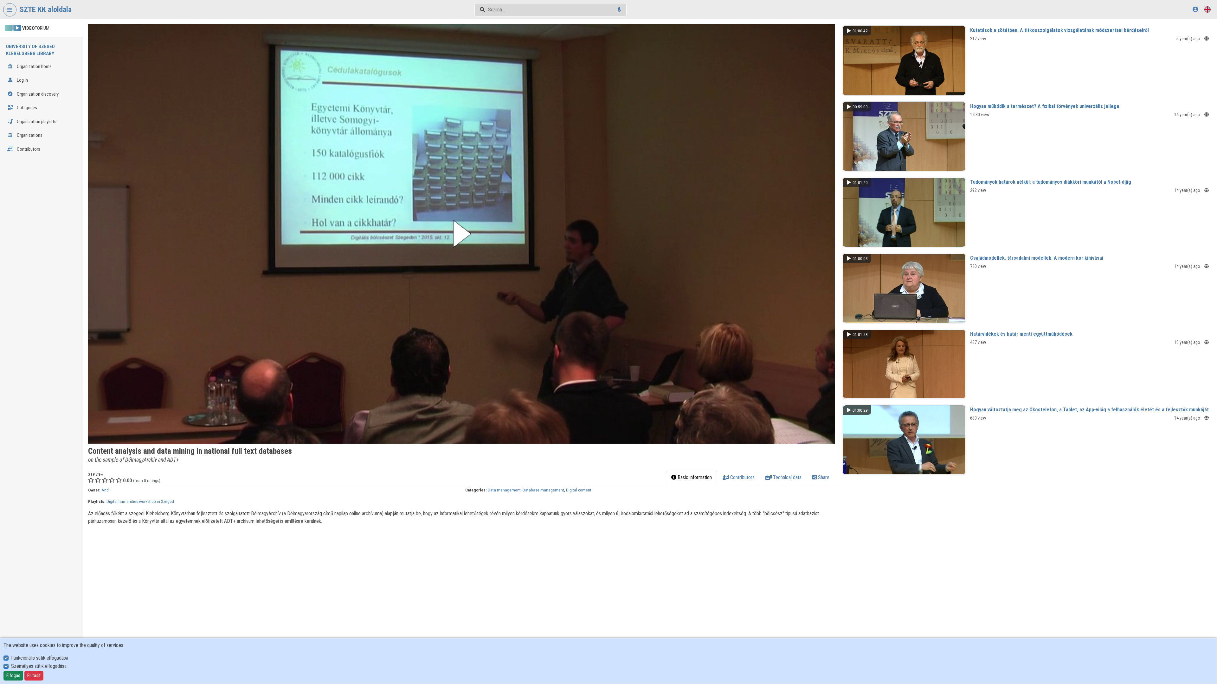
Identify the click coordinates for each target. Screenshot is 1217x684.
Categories (26, 108)
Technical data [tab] (787, 477)
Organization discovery (37, 94)
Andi (105, 489)
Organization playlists (36, 121)
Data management (504, 489)
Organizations (29, 135)
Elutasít (34, 675)
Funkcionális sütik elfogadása (39, 658)
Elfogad (13, 675)
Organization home (34, 66)
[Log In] (1195, 9)
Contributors (28, 149)
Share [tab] (823, 477)
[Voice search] (619, 10)
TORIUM (35, 28)
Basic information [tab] (694, 477)
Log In (22, 80)
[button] (461, 234)
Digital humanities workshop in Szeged (140, 501)
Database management (543, 489)
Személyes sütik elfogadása (39, 666)
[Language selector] (1207, 9)
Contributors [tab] (742, 477)
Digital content (578, 489)
